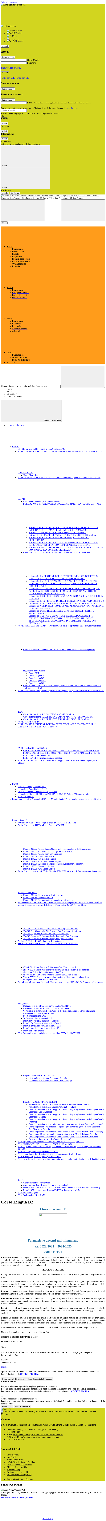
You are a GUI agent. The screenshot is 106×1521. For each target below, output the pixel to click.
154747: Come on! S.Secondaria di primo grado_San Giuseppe (50, 936)
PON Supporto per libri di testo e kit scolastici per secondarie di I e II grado (50, 1154)
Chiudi (4, 124)
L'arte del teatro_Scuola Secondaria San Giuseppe (50, 1080)
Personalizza (7, 1379)
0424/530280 (16, 1432)
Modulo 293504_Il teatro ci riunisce (38, 866)
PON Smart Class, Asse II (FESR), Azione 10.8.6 (39, 1156)
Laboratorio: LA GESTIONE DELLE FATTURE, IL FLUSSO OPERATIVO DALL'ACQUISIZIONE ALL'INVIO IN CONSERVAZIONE (63, 577)
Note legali (11, 1457)
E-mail (30, 103)
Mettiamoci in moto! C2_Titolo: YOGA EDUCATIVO (47, 1006)
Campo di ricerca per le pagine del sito (18, 386)
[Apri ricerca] (83, 210)
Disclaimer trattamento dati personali (17, 1497)
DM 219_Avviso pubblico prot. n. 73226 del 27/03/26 (41, 449)
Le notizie (11, 394)
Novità (10, 391)
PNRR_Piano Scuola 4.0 (28, 722)
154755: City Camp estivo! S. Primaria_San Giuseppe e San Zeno (52, 931)
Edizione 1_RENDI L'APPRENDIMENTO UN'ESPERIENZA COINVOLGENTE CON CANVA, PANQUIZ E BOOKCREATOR (66, 548)
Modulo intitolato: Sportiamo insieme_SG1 (42, 1028)
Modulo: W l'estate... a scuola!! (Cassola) (41, 1021)
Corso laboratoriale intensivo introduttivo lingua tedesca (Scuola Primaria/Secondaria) (66, 1124)
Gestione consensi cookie (18, 1472)
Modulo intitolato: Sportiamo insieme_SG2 (42, 1026)
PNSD (15, 784)
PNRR (15, 446)
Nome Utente (33, 60)
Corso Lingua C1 (36, 675)
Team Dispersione (31, 475)
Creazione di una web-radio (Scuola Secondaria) (50, 1139)
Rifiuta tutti (23, 1379)
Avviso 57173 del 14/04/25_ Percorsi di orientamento (41, 941)
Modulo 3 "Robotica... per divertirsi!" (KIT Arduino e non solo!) (51, 1190)
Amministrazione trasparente (19, 1474)
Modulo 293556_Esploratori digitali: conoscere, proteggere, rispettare (53, 864)
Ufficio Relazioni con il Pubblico (21, 1462)
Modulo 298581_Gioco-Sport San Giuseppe (42, 854)
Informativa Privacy (15, 1460)
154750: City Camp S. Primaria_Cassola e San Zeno (46, 933)
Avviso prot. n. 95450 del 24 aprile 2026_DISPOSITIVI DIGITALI (47, 823)
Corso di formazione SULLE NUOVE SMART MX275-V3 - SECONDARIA (58, 717)
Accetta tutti (43, 1379)
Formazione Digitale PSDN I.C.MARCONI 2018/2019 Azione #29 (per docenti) (53, 794)
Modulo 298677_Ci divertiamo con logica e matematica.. (48, 851)
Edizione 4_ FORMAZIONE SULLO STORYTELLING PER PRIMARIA (62, 535)
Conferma (15, 193)
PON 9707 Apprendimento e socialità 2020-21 (38, 1151)
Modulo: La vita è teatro (33, 1031)
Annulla (5, 193)
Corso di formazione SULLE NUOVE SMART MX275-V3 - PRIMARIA (56, 719)
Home (9, 389)
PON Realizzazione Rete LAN (31, 1195)
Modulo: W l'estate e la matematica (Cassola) (42, 1023)
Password (31, 63)
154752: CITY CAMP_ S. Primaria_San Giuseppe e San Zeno (50, 928)
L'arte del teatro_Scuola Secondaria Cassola (48, 1078)
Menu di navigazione (52, 420)
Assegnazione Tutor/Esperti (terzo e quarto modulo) (45, 1185)
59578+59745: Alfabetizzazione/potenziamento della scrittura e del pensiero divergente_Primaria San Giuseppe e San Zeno (56, 971)
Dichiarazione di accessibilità (19, 1464)
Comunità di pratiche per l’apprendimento (41, 501)
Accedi (5, 46)
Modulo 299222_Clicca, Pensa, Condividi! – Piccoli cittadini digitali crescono (57, 849)
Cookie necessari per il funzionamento (18, 1399)
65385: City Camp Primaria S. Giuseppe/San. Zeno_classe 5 (49, 967)
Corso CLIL (34, 673)
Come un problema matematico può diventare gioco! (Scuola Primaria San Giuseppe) (66, 1132)
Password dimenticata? (11, 68)
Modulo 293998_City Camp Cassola (39, 869)
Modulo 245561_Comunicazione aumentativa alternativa (48, 900)
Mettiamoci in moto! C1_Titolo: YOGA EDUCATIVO (47, 1008)
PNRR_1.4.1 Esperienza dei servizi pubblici (42, 758)
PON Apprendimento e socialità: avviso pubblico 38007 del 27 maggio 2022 (51, 1141)
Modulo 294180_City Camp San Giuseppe (42, 861)
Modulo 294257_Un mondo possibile (39, 859)
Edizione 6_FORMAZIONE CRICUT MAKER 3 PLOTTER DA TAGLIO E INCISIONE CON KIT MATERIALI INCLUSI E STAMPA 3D (63, 528)
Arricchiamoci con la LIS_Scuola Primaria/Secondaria (52, 1107)
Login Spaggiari (72, 108)
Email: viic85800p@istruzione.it (38, 1434)
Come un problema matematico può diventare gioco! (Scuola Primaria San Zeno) (64, 1136)
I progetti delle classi (15, 425)
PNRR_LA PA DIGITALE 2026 (32, 748)
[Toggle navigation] (23, 210)
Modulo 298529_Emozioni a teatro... (39, 856)
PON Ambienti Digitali (28, 1192)
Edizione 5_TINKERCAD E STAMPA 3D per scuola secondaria (57, 532)
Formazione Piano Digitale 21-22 (32, 789)
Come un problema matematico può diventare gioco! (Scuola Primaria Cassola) (63, 1134)
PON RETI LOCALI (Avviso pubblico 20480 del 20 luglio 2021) (46, 1144)
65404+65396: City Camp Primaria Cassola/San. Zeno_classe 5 (51, 975)
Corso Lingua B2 (36, 678)
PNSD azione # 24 (26, 796)
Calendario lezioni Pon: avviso (36, 1183)
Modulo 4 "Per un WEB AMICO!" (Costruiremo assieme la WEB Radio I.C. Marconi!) (61, 1188)
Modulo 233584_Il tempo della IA (38, 897)
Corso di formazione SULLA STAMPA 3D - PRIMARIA (48, 714)
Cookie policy (13, 1455)
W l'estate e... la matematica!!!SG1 (38, 1018)
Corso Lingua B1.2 (37, 680)
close (4, 223)
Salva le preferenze (22, 1406)
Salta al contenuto (9, 2)
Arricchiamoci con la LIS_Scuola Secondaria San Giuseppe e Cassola (59, 1104)
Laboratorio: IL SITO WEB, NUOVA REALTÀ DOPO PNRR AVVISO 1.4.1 (63, 603)
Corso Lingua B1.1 (37, 683)
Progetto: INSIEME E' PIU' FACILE (39, 1076)
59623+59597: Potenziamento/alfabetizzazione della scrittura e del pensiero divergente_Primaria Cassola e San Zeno (56, 978)
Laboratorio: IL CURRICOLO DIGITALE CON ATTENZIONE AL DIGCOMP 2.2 (66, 601)
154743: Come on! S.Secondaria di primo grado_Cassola (48, 938)
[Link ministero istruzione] (13, 5)
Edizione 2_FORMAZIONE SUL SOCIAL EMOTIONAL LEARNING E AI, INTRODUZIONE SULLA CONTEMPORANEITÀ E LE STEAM (64, 543)
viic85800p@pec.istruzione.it (35, 1437)
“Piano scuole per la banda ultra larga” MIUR (37, 791)
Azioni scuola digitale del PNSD (32, 786)
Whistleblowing (13, 1469)
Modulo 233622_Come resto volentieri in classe (44, 895)
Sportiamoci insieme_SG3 (34, 1016)
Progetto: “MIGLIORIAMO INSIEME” (41, 1102)
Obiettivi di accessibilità (17, 1467)
